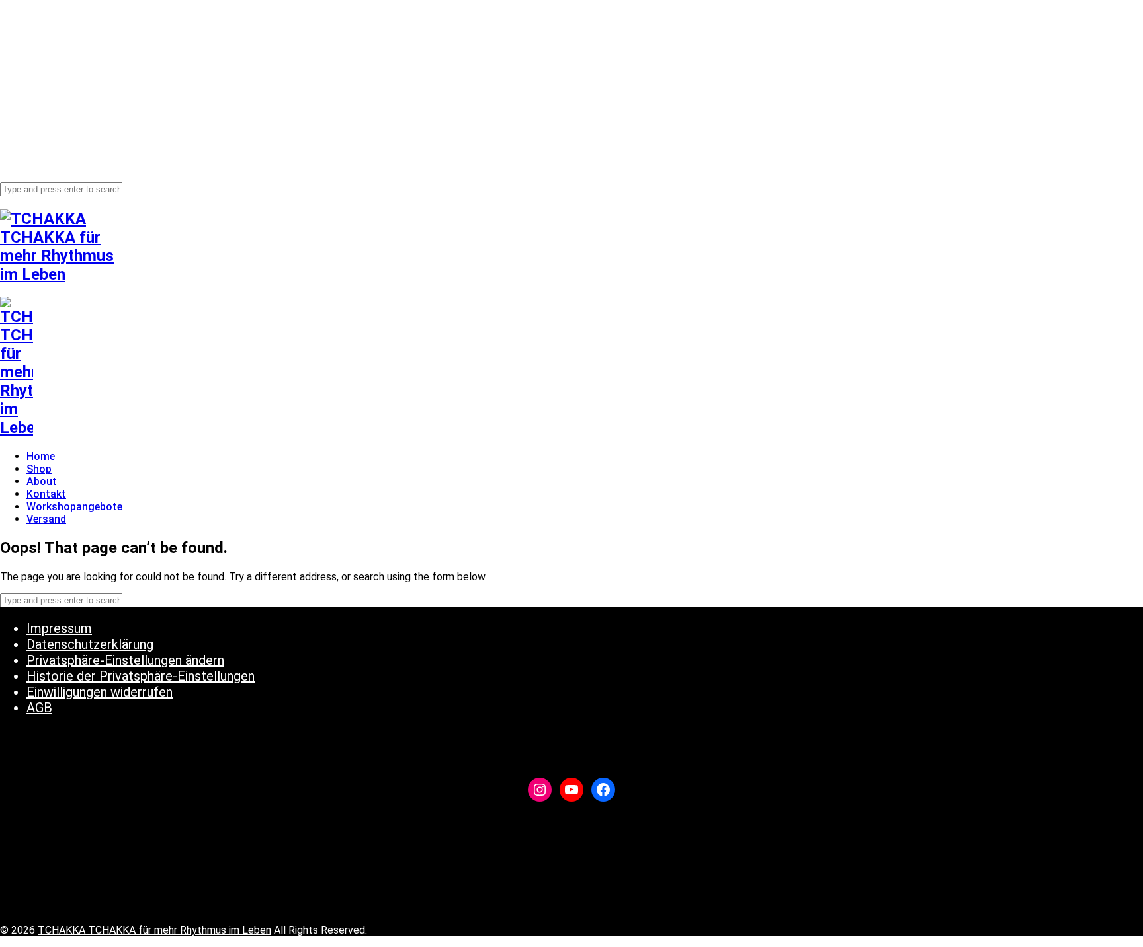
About (40, 42)
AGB (39, 708)
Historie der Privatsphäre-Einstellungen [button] (140, 676)
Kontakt (45, 54)
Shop (38, 29)
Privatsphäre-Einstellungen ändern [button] (125, 660)
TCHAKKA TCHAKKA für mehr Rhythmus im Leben (154, 930)
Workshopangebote (72, 67)
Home (40, 17)
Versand (45, 79)
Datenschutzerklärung (89, 644)
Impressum (59, 628)
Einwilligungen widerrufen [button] (99, 692)
